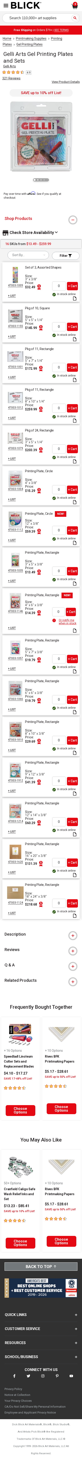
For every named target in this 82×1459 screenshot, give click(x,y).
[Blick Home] (26, 6)
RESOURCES (15, 1343)
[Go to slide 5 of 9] (47, 179)
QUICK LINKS (16, 1315)
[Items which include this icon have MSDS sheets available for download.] (74, 299)
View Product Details (66, 81)
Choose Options (20, 1110)
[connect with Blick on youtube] (71, 1379)
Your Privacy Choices (18, 1400)
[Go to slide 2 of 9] (37, 179)
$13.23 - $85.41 (16, 1206)
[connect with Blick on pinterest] (57, 1379)
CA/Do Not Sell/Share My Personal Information (35, 1406)
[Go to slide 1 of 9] (34, 179)
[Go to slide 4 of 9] (44, 179)
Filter (64, 255)
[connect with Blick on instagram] (42, 1379)
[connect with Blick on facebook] (14, 1379)
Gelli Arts (9, 66)
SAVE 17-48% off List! (18, 1078)
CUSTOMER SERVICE (22, 1329)
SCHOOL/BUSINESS (21, 1357)
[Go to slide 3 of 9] (41, 179)
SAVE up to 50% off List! (60, 1076)
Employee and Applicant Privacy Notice (30, 1412)
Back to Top (39, 1266)
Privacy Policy (13, 1389)
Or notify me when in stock (67, 622)
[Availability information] (54, 620)
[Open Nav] (6, 5)
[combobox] (28, 255)
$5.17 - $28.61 (56, 1071)
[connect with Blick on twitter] (28, 1379)
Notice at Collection (17, 1395)
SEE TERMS (61, 30)
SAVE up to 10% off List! (41, 93)
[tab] (41, 218)
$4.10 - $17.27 (15, 1073)
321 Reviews (11, 78)
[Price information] (39, 287)
